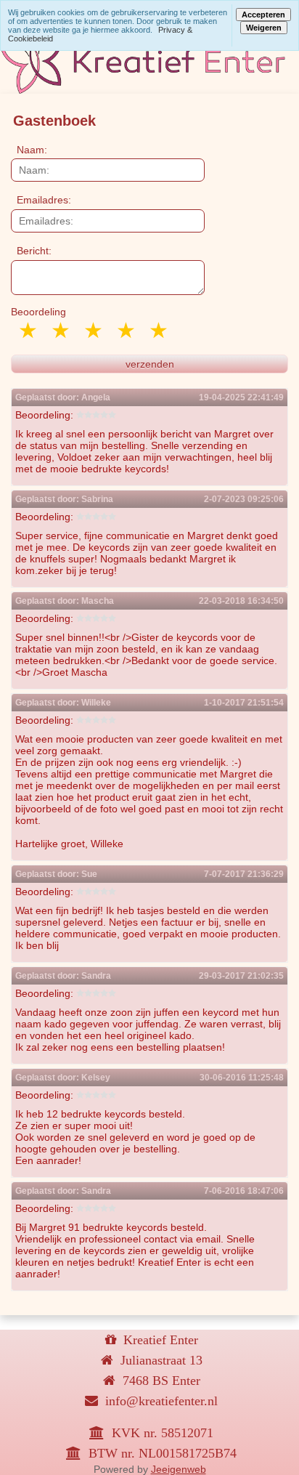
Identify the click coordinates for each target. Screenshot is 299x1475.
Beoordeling (38, 312)
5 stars (160, 330)
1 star (29, 330)
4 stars (127, 330)
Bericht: (34, 250)
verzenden (150, 364)
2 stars (62, 330)
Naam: (32, 149)
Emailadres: (44, 200)
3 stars (94, 330)
